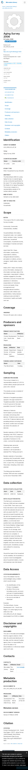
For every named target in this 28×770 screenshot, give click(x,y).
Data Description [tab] (9, 92)
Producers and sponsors (12, 112)
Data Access (8, 122)
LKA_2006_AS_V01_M (7, 8)
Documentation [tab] (9, 95)
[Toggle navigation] (24, 2)
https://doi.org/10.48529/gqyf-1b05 (12, 51)
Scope (7, 105)
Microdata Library (11, 2)
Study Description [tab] (10, 89)
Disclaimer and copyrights (12, 125)
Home (3, 6)
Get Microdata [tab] (10, 97)
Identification (8, 102)
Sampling (7, 115)
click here (23, 765)
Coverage (7, 109)
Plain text (20, 743)
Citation (7, 135)
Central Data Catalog (11, 6)
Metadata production (11, 132)
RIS (11, 743)
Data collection (9, 119)
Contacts (7, 128)
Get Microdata (11, 41)
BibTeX (15, 743)
